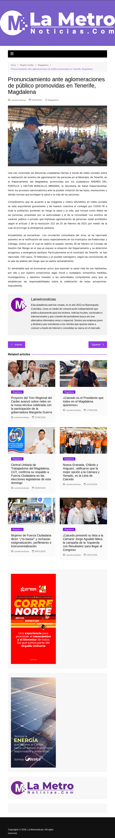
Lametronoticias (18, 100)
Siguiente (95, 344)
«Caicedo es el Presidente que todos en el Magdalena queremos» (83, 401)
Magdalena (53, 100)
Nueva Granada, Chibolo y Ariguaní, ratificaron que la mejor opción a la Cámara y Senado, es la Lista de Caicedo (81, 472)
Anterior (18, 344)
